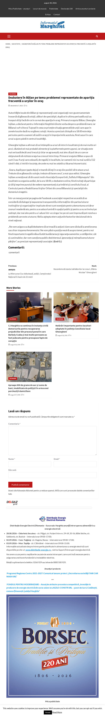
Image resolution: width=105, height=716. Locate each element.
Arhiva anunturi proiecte (85, 9)
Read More (57, 712)
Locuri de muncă (39, 9)
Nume (11, 459)
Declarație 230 (67, 9)
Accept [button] (47, 712)
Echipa (48, 14)
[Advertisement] (52, 69)
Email (57, 459)
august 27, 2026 (15, 395)
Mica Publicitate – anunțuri (19, 9)
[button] (9, 36)
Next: (75, 269)
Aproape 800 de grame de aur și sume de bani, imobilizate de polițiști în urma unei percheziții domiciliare (28, 388)
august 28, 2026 (15, 345)
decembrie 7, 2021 (16, 106)
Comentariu (14, 423)
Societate (12, 94)
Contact (57, 14)
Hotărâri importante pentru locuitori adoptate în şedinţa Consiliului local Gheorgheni (73, 328)
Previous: (29, 272)
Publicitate (53, 9)
